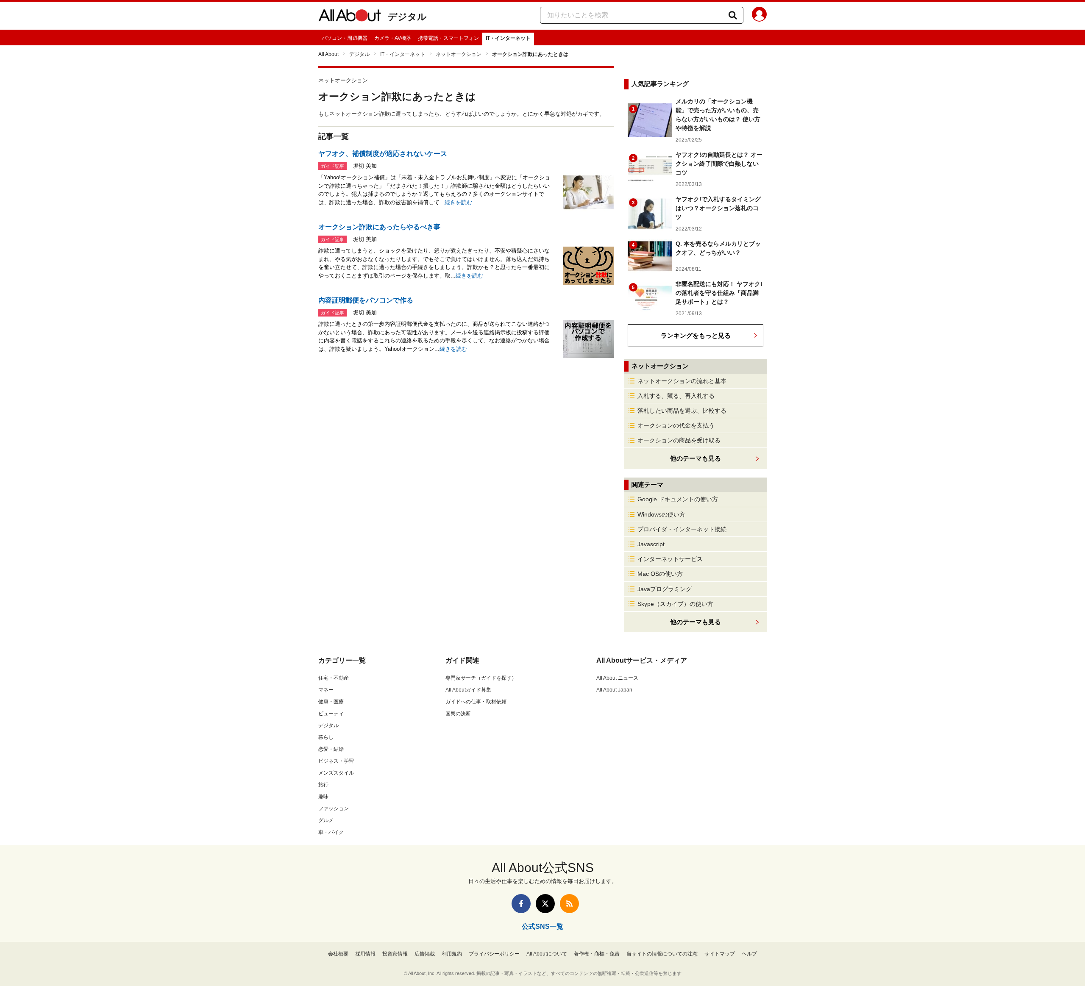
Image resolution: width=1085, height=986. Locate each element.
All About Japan (614, 690)
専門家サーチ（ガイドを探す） (481, 678)
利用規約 (452, 954)
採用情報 (365, 954)
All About (328, 54)
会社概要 (338, 954)
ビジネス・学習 (336, 761)
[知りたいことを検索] (733, 15)
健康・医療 (331, 702)
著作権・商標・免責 (597, 954)
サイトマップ (719, 954)
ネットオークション (458, 54)
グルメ (326, 820)
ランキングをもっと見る (696, 335)
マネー (326, 690)
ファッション (333, 808)
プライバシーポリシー (494, 954)
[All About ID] (759, 16)
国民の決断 (458, 714)
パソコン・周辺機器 (344, 38)
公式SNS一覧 (542, 926)
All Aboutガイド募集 (468, 690)
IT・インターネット (508, 38)
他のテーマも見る (695, 621)
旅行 (323, 785)
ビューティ (331, 714)
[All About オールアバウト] (349, 17)
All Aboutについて (546, 954)
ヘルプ (749, 954)
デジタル (407, 16)
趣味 (323, 797)
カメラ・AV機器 (392, 38)
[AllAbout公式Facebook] (521, 903)
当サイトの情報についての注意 (662, 954)
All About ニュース (617, 678)
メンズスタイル (336, 773)
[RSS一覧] (569, 903)
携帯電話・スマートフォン (448, 38)
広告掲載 (425, 954)
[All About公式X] (545, 903)
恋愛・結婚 (331, 749)
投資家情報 (395, 954)
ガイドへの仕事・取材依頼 (475, 702)
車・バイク (331, 832)
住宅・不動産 (333, 678)
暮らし (326, 737)
